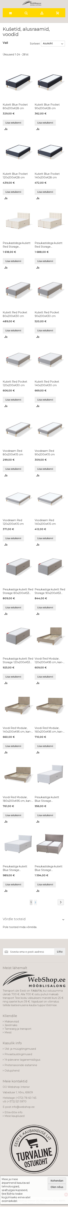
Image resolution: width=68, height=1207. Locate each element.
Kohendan (57, 1180)
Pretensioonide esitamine (21, 1065)
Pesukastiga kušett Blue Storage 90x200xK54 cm (47, 799)
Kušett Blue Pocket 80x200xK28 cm (15, 106)
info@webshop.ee (23, 1107)
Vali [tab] (5, 43)
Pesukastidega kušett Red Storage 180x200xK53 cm (48, 244)
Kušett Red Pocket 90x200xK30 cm (47, 314)
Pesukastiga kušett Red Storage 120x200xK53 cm (18, 660)
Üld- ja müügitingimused (20, 1048)
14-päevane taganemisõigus (22, 1059)
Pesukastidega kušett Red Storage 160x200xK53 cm (16, 244)
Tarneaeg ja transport (18, 1028)
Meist (8, 1032)
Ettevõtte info (13, 1112)
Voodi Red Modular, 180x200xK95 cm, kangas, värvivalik (17, 799)
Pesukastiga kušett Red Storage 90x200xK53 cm (50, 591)
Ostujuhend (12, 1070)
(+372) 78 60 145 (26, 1097)
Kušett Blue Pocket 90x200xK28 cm (47, 106)
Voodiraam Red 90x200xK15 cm (45, 452)
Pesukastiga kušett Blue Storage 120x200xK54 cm (15, 868)
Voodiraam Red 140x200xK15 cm (45, 522)
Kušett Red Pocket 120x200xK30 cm (15, 383)
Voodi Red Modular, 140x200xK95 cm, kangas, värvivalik (17, 729)
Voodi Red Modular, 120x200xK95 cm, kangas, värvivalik (49, 660)
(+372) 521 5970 (16, 1101)
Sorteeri (35, 43)
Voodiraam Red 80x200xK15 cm (13, 452)
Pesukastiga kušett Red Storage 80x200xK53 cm (18, 591)
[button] (6, 129)
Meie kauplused (14, 1116)
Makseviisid (12, 1021)
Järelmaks (11, 1025)
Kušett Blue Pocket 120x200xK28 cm (15, 175)
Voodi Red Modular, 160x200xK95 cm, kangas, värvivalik (49, 729)
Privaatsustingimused (18, 1054)
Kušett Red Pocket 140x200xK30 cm (47, 383)
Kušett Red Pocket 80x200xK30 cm (15, 314)
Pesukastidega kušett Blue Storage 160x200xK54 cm (48, 868)
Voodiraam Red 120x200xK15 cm (13, 522)
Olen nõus (57, 1187)
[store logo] (31, 3)
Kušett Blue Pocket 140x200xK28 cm (47, 175)
